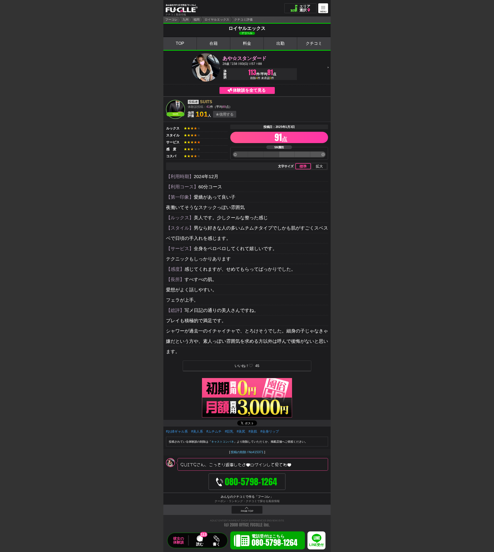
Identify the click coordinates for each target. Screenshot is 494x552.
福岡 (196, 19)
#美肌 (253, 431)
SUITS (206, 102)
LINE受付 (316, 545)
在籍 (213, 43)
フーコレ (171, 19)
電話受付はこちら (274, 541)
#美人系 (197, 431)
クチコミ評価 (243, 19)
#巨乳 (229, 431)
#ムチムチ (214, 431)
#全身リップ (269, 431)
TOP (180, 43)
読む (199, 544)
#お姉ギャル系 (177, 431)
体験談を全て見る (249, 90)
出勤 (280, 43)
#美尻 (241, 431)
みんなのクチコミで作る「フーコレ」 (247, 496)
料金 (247, 43)
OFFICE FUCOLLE (251, 525)
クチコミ (314, 43)
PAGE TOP (247, 511)
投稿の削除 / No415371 (247, 452)
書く (216, 544)
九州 (185, 19)
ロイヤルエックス (217, 19)
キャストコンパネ (222, 441)
